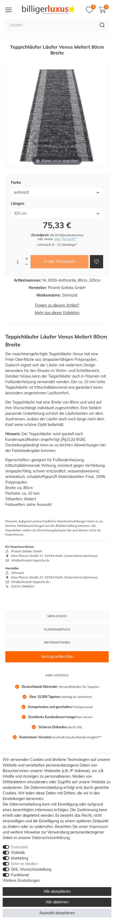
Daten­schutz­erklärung (50, 837)
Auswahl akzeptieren (57, 913)
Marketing (19, 858)
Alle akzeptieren (57, 891)
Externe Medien (24, 863)
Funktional (20, 875)
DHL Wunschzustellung (31, 869)
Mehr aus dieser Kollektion (57, 312)
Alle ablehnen (57, 902)
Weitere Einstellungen (21, 880)
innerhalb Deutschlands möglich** (60, 737)
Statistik (18, 852)
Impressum (98, 826)
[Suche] (102, 25)
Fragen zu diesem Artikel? (57, 305)
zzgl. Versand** (65, 239)
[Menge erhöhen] (26, 259)
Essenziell (19, 847)
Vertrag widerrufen (57, 656)
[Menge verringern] (26, 264)
